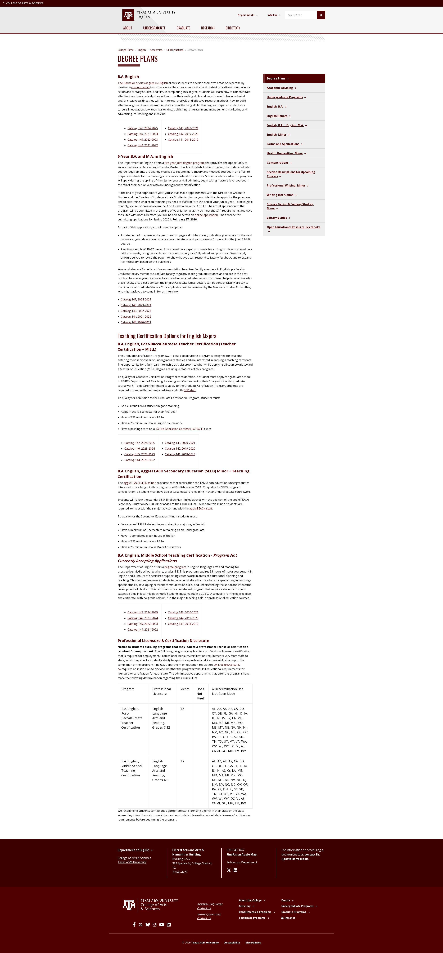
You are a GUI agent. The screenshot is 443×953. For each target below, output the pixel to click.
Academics (156, 49)
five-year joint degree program (185, 163)
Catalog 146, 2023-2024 (143, 134)
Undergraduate (154, 27)
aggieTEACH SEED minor (140, 483)
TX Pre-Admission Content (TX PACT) (179, 429)
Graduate (183, 27)
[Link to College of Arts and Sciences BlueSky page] (148, 924)
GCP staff (190, 390)
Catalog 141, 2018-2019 (183, 139)
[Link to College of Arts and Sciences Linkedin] (169, 924)
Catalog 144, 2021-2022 (143, 145)
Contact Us (204, 908)
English (143, 17)
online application (206, 215)
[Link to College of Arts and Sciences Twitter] (140, 924)
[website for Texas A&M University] (128, 15)
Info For (272, 15)
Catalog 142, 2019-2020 (183, 134)
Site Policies (253, 942)
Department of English (133, 850)
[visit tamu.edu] (130, 905)
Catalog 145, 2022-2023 (143, 139)
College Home (126, 49)
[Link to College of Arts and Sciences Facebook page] (134, 924)
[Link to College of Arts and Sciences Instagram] (154, 924)
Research (208, 27)
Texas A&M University (132, 862)
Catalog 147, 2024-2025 (143, 128)
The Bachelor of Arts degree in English (143, 83)
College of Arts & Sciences (134, 858)
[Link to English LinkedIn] (235, 870)
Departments (246, 15)
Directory (233, 27)
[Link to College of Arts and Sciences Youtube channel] (161, 924)
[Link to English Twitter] (229, 870)
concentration (140, 87)
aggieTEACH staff (200, 508)
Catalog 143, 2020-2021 (183, 128)
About (127, 27)
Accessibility (232, 942)
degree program (175, 567)
